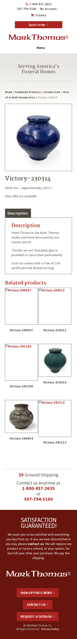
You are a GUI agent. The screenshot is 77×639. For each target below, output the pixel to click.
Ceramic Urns (51, 92)
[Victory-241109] (21, 362)
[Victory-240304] (21, 416)
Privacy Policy (50, 629)
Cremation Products (28, 92)
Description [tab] (17, 213)
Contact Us (36, 604)
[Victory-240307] (21, 306)
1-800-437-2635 (40, 4)
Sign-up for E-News (36, 593)
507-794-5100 (26, 9)
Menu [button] (41, 47)
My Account (48, 9)
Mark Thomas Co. (38, 37)
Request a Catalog (36, 616)
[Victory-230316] (54, 360)
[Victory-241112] (54, 418)
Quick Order (37, 25)
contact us (36, 544)
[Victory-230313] (54, 306)
